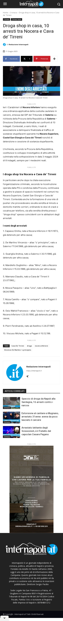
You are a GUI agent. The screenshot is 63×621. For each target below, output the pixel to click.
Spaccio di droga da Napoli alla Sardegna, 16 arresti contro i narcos (38, 402)
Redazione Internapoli (18, 44)
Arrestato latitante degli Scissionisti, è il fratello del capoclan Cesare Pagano (36, 431)
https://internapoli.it (34, 371)
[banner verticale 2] (31, 489)
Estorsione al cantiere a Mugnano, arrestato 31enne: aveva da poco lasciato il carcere (40, 416)
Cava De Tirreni (17, 346)
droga (29, 346)
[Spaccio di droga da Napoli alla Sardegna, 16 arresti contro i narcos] (11, 403)
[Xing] (27, 376)
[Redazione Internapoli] (5, 44)
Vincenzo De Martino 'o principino (17, 350)
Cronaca (13, 12)
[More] (54, 59)
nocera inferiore (41, 346)
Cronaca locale (16, 19)
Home (5, 12)
